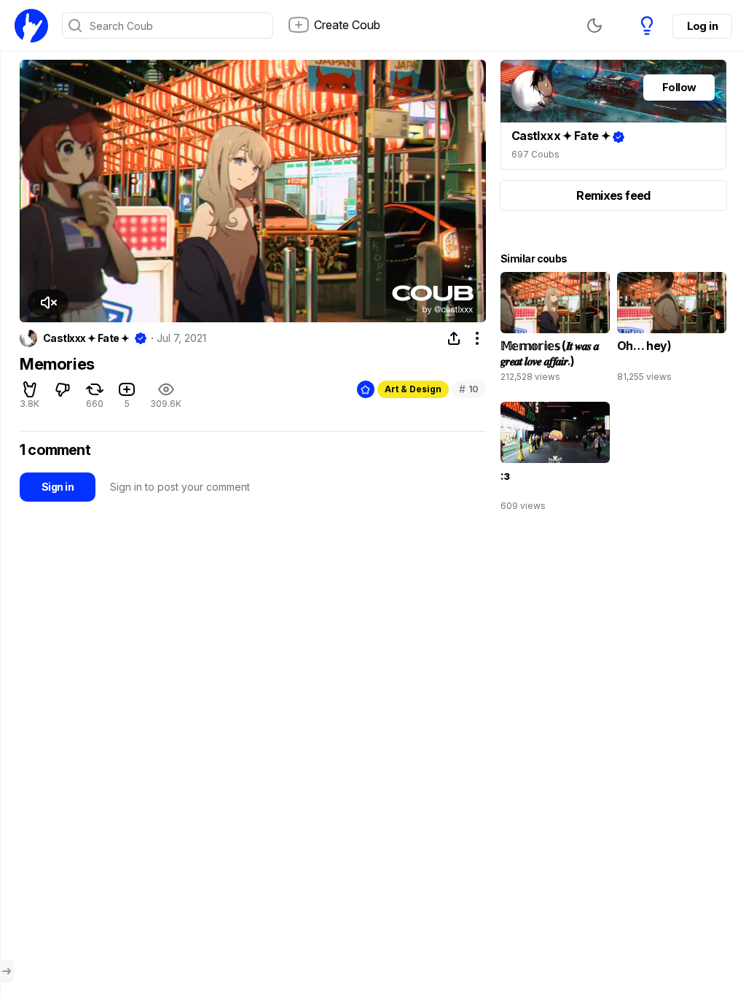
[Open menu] (6, 971)
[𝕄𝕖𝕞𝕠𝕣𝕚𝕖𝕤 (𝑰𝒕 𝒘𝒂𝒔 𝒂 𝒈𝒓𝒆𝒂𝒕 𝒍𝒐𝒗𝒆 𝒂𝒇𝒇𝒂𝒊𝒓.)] (555, 330)
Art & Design (413, 389)
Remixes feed (613, 195)
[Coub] (31, 25)
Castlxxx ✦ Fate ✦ (86, 338)
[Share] (454, 338)
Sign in (58, 487)
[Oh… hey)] (671, 330)
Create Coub (347, 24)
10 (469, 389)
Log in (702, 26)
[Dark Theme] (594, 25)
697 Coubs (535, 154)
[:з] (555, 460)
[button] (48, 302)
